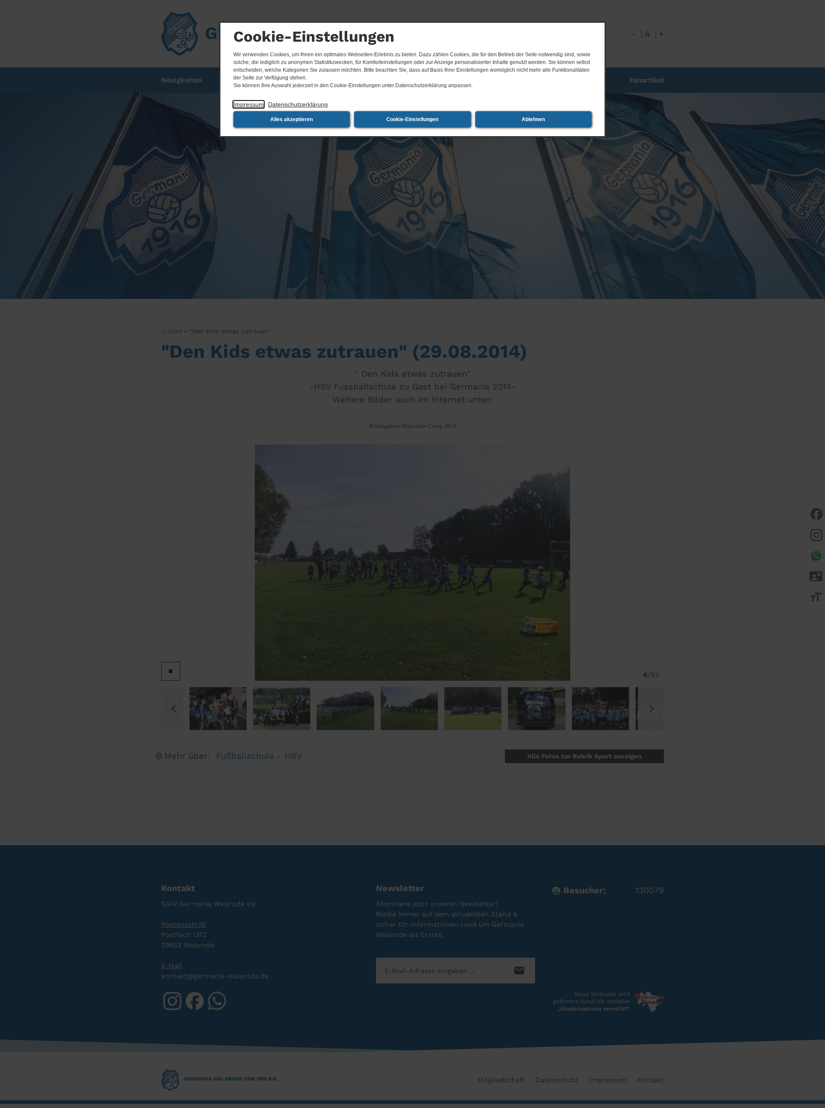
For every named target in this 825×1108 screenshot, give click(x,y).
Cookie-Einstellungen (412, 119)
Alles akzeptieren (291, 119)
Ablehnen (533, 119)
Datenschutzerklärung (298, 104)
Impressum (248, 104)
